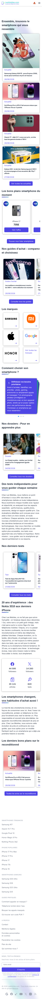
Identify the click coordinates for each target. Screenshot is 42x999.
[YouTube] (21, 994)
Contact (5, 924)
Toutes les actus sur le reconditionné (21, 793)
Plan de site (6, 944)
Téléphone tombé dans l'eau (13, 906)
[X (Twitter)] (26, 994)
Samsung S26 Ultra (9, 879)
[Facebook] (11, 994)
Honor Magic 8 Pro (9, 837)
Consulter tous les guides (21, 301)
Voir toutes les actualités (21, 183)
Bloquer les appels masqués (13, 910)
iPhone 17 (5, 860)
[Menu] (39, 3)
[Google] (7, 994)
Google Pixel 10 (8, 833)
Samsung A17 (7, 824)
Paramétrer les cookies (11, 940)
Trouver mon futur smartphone (21, 241)
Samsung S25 (7, 892)
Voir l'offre (16, 230)
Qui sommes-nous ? (10, 949)
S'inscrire (21, 970)
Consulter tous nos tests (21, 595)
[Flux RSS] (35, 994)
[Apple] (11, 337)
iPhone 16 (6, 869)
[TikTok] (16, 994)
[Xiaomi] (31, 320)
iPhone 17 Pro (7, 856)
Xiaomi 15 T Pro (8, 829)
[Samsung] (11, 320)
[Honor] (11, 355)
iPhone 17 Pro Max (9, 852)
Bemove (15, 988)
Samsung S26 (7, 883)
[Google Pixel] (31, 337)
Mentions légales (8, 929)
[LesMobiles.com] (10, 3)
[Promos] (34, 3)
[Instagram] (30, 994)
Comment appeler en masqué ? (14, 902)
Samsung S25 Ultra (9, 887)
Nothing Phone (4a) (10, 842)
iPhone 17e (6, 865)
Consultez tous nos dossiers (21, 476)
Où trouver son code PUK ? (13, 914)
